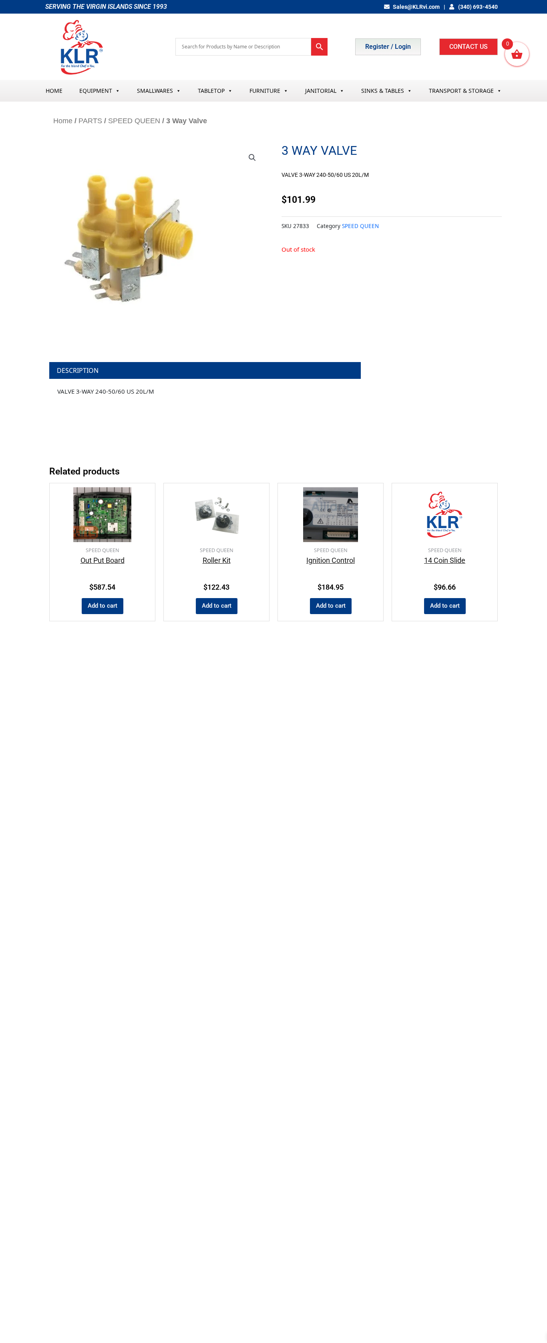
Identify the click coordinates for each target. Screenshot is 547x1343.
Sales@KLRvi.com (416, 7)
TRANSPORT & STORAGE (461, 90)
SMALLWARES (155, 90)
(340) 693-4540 (477, 7)
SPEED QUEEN (134, 121)
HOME (54, 90)
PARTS (90, 121)
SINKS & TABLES (382, 90)
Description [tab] (78, 370)
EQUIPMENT (95, 90)
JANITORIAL (320, 90)
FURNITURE (264, 90)
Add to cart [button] (102, 605)
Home (62, 121)
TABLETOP (211, 90)
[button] (252, 157)
